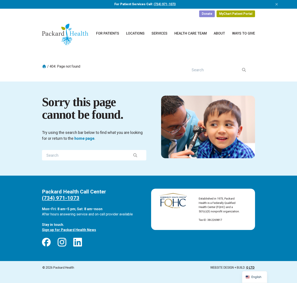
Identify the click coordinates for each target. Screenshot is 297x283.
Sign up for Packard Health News (69, 230)
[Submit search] (244, 70)
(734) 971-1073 (165, 4)
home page (84, 138)
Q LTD (250, 267)
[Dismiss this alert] (276, 4)
